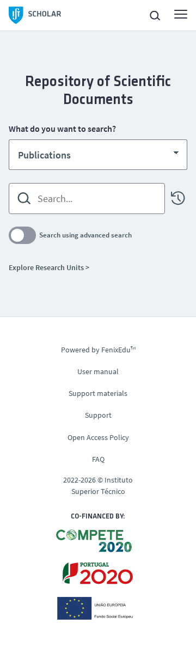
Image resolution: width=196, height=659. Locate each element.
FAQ (98, 459)
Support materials (98, 393)
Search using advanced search (85, 234)
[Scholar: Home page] (35, 15)
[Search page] (154, 15)
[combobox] (87, 198)
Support (98, 415)
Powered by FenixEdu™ (98, 350)
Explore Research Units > (49, 267)
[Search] (23, 198)
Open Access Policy (98, 437)
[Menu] (180, 14)
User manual (98, 371)
